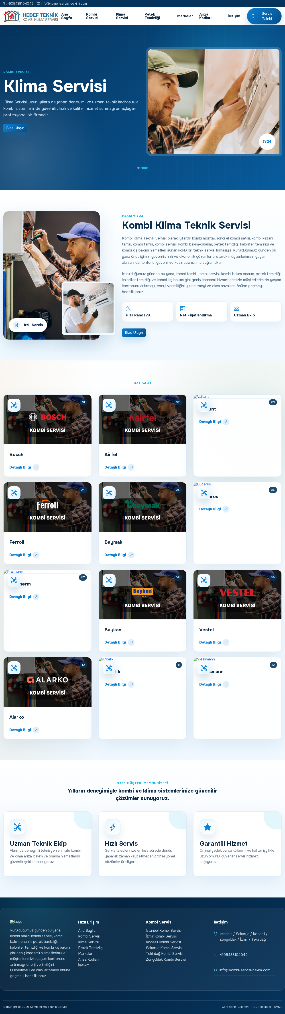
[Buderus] (237, 484)
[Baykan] (143, 595)
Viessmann (211, 671)
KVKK (278, 1007)
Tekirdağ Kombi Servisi (164, 953)
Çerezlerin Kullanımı (235, 1007)
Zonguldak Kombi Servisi (166, 959)
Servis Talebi (267, 16)
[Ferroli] (48, 507)
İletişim (234, 16)
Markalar (185, 16)
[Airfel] (143, 419)
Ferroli (16, 542)
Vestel (206, 630)
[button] (140, 168)
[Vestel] (237, 595)
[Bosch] (48, 419)
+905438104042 (19, 3)
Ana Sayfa (66, 16)
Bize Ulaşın (15, 128)
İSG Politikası (262, 1007)
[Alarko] (48, 682)
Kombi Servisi (92, 16)
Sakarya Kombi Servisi (164, 948)
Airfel (110, 454)
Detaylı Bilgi (20, 467)
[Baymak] (143, 507)
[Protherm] (48, 572)
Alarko (16, 717)
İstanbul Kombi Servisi (163, 930)
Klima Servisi (122, 16)
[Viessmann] (237, 659)
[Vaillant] (237, 397)
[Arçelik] (143, 659)
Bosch (16, 454)
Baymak (113, 542)
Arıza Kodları (205, 16)
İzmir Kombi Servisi (161, 936)
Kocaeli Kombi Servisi (163, 942)
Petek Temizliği (152, 16)
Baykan (112, 630)
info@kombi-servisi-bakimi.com (63, 3)
